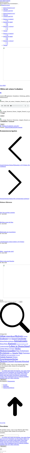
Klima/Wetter (4, 344)
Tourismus (26, 353)
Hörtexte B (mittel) (8, 22)
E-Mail (2, 369)
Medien (18, 349)
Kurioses (14, 127)
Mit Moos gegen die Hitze (6, 222)
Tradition (3, 355)
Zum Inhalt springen (5, 0)
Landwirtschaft (4, 346)
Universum (18, 355)
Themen (5, 30)
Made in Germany (10, 348)
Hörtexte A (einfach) (8, 19)
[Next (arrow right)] (2, 452)
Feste (9, 338)
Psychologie (19, 127)
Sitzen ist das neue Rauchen (7, 261)
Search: (2, 301)
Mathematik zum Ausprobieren (8, 232)
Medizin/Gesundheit (8, 351)
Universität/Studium (10, 355)
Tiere (20, 353)
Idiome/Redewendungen (7, 341)
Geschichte (21, 338)
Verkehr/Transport (6, 357)
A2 (7, 20)
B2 (7, 25)
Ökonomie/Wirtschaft (21, 361)
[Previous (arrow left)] (0, 452)
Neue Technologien (22, 351)
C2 (7, 29)
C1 (7, 28)
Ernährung (4, 338)
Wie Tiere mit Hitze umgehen (7, 212)
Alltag (6, 127)
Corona (25, 336)
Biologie (19, 336)
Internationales (20, 341)
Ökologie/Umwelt (7, 361)
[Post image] (4, 211)
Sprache (15, 353)
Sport (11, 353)
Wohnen (15, 357)
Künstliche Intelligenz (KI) (22, 344)
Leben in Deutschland (19, 346)
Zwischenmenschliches (9, 359)
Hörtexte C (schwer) (8, 26)
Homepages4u (11, 381)
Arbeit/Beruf (10, 336)
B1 (7, 23)
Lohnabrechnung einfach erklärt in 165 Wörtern (12, 241)
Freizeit (10, 127)
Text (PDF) (3, 85)
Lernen (2, 348)
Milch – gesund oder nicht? (7, 251)
